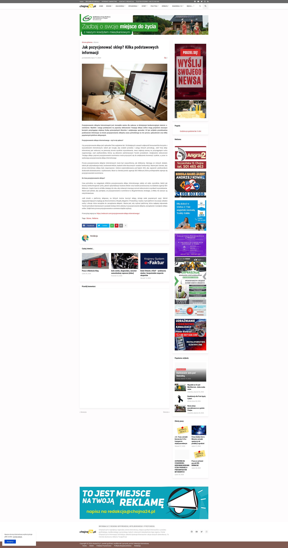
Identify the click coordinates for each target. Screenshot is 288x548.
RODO (91, 546)
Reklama (95, 218)
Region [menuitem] (108, 6)
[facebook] (195, 1)
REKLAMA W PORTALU (92, 1)
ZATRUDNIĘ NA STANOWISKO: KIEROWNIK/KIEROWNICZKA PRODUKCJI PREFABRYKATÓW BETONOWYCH (182, 466)
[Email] (121, 226)
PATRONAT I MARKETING (109, 1)
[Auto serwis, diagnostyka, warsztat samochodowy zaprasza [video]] (124, 261)
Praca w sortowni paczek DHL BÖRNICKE (197, 463)
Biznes (96, 42)
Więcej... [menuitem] (190, 6)
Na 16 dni (197, 131)
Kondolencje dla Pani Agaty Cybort (196, 397)
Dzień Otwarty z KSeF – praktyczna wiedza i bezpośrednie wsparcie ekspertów (153, 273)
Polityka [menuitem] (154, 6)
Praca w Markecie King (90, 271)
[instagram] (204, 1)
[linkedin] (207, 1)
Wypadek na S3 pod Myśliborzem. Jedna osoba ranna (196, 387)
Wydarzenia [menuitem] (132, 6)
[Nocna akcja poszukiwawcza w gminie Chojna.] (180, 408)
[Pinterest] (116, 226)
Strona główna (87, 42)
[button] (200, 6)
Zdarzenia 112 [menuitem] (177, 6)
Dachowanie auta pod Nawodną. (186, 374)
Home (81, 1)
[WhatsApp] (112, 226)
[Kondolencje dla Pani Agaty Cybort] (180, 399)
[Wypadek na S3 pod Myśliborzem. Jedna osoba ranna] (180, 387)
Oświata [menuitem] (165, 6)
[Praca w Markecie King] (95, 261)
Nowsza (84, 412)
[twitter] (201, 1)
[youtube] (198, 1)
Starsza (166, 412)
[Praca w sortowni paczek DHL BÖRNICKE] (199, 454)
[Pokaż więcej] (125, 226)
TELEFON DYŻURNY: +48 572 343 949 (147, 1)
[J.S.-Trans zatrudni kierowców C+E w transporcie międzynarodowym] (182, 430)
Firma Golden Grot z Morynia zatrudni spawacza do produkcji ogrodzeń (198, 440)
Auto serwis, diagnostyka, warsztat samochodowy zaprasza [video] (124, 272)
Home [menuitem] (101, 6)
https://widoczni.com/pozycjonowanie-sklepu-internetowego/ (118, 213)
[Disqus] (124, 319)
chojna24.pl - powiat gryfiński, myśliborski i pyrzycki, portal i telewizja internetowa (120, 543)
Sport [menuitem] (144, 6)
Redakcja (137, 546)
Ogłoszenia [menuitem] (120, 6)
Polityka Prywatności (104, 546)
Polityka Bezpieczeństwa (122, 546)
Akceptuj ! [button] (10, 541)
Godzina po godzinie (187, 131)
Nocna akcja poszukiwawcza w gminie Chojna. (195, 408)
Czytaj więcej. (17, 537)
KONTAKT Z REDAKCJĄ (126, 1)
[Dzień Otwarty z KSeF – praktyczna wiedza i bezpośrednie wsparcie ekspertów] (153, 261)
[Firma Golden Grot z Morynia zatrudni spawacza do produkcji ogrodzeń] (199, 430)
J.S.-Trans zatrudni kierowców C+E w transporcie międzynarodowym (181, 440)
